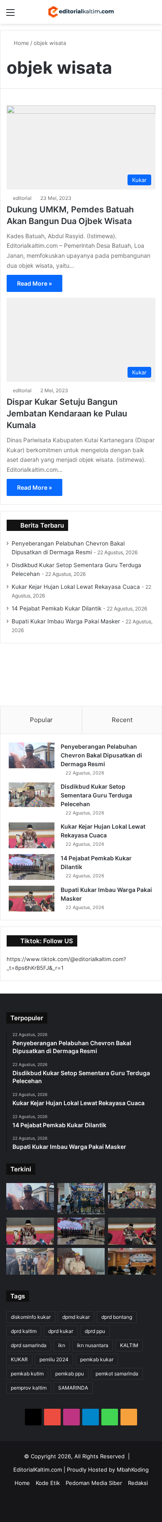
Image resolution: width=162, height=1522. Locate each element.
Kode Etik (48, 1483)
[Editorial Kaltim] (81, 12)
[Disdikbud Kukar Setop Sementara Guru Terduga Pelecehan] (31, 794)
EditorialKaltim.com (37, 1469)
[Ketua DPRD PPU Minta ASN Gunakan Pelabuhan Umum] (30, 1261)
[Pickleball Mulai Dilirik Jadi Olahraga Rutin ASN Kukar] (81, 1198)
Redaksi (138, 1483)
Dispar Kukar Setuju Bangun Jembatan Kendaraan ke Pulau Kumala (67, 413)
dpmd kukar (76, 1317)
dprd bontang (116, 1317)
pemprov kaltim (29, 1388)
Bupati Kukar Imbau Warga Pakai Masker (66, 621)
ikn (61, 1345)
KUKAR (19, 1359)
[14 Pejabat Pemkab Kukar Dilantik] (31, 867)
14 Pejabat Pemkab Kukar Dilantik (56, 608)
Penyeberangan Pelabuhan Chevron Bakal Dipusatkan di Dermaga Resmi (101, 755)
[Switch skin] (137, 15)
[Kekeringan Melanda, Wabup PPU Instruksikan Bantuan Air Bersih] (81, 1261)
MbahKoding (133, 1469)
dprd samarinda (29, 1345)
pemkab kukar (96, 1359)
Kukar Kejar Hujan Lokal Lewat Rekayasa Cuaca (76, 586)
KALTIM (129, 1345)
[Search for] (151, 15)
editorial (22, 198)
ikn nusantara (92, 1345)
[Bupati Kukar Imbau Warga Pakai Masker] (31, 899)
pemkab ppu (69, 1373)
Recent (122, 720)
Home (20, 43)
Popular (41, 720)
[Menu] (10, 15)
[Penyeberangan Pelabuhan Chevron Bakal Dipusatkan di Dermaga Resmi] (31, 755)
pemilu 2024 (54, 1359)
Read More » (34, 283)
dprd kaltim (24, 1331)
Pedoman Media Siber (94, 1483)
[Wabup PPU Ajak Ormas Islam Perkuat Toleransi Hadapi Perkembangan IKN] (132, 1261)
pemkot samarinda (117, 1373)
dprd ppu (95, 1331)
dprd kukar (60, 1331)
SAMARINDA (73, 1388)
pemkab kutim (27, 1373)
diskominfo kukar (31, 1317)
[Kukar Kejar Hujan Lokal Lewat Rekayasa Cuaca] (31, 835)
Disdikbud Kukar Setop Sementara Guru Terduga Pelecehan (96, 795)
